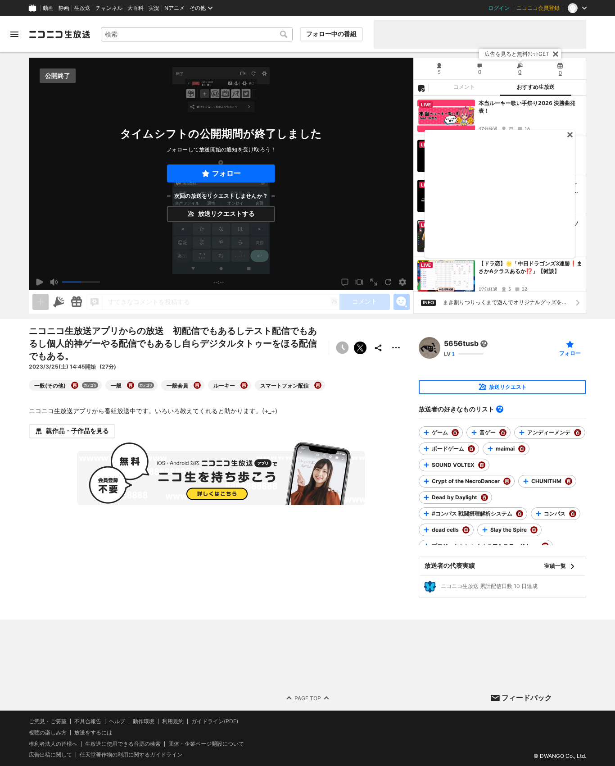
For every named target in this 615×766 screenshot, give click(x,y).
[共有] (378, 348)
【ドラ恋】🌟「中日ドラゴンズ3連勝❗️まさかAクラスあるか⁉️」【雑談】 (530, 267)
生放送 (82, 8)
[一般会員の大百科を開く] (197, 385)
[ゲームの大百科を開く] (455, 432)
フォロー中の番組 (331, 33)
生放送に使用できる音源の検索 (123, 743)
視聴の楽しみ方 (48, 732)
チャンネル (108, 8)
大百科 (135, 8)
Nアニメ (174, 8)
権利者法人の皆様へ (53, 743)
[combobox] (197, 34)
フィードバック (527, 697)
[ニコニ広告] (58, 302)
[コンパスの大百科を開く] (572, 513)
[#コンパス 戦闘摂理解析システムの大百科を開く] (519, 513)
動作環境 (143, 721)
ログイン (499, 8)
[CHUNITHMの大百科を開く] (568, 481)
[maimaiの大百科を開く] (521, 448)
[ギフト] (76, 302)
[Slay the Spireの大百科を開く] (534, 529)
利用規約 (173, 721)
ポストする (360, 348)
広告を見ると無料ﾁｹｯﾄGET (516, 53)
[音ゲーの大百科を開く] (502, 432)
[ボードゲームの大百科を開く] (471, 448)
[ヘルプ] (499, 409)
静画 (64, 8)
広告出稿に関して (50, 754)
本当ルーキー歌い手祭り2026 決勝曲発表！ (527, 107)
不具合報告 (87, 721)
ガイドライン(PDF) (214, 721)
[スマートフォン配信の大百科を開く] (317, 385)
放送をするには (93, 732)
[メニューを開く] (14, 34)
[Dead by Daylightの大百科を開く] (484, 497)
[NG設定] (421, 88)
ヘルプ (117, 721)
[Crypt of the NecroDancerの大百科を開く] (507, 481)
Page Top (307, 697)
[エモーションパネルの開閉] (401, 302)
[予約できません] (342, 348)
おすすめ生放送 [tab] (536, 87)
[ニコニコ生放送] (59, 34)
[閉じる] (555, 54)
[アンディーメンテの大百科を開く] (577, 432)
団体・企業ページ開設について (206, 743)
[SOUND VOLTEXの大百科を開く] (481, 465)
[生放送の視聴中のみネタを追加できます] (40, 302)
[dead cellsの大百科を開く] (466, 529)
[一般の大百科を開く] (130, 385)
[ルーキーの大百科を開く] (244, 385)
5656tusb (461, 343)
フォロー (226, 173)
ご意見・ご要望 (48, 721)
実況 (154, 8)
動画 (48, 8)
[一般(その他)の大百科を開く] (74, 385)
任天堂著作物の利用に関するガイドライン (131, 754)
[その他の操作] (396, 348)
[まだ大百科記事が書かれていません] (484, 343)
